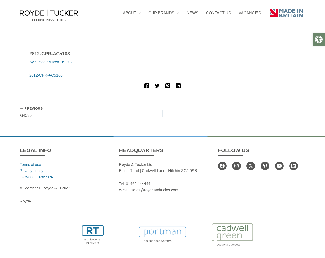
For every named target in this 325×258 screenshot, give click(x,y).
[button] (319, 39)
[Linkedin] (178, 85)
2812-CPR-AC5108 (46, 75)
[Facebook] (146, 85)
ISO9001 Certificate (36, 177)
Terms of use (30, 165)
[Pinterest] (167, 85)
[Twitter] (157, 85)
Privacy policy (31, 171)
